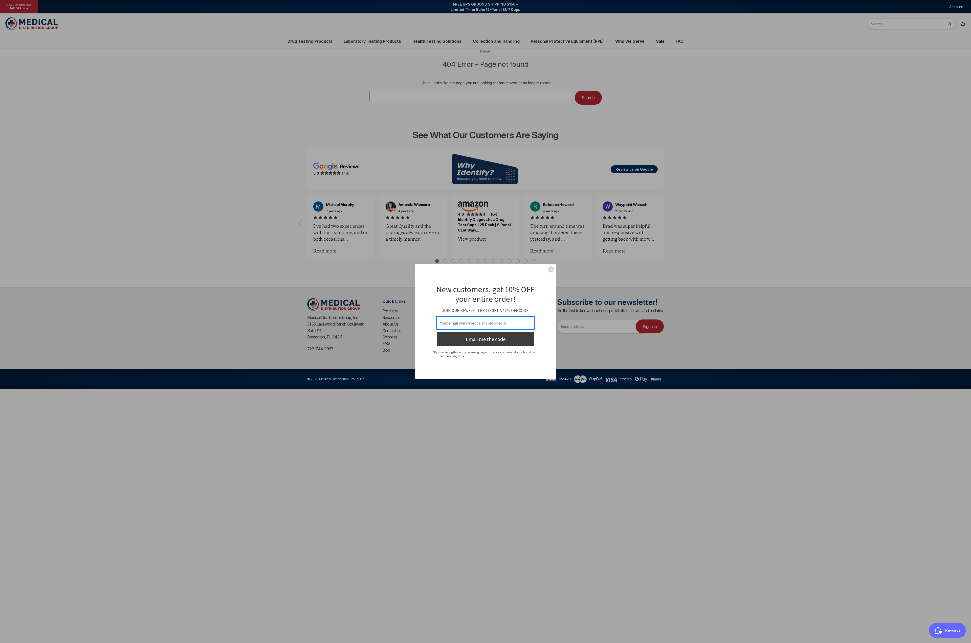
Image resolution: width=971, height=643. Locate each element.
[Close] (551, 269)
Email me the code (485, 339)
